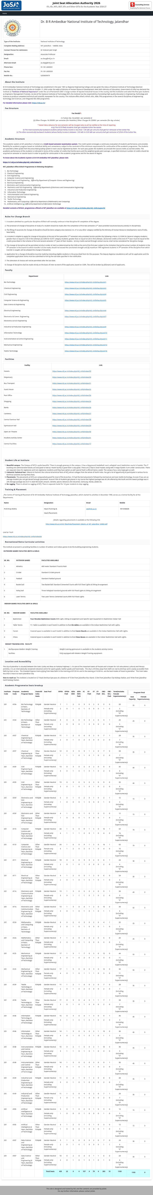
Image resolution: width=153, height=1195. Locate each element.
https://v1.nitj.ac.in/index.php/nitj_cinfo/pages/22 (86, 208)
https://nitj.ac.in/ (38, 103)
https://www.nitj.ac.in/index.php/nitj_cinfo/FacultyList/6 (85, 310)
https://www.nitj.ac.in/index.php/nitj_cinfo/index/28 (71, 419)
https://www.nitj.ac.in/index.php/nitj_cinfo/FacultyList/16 (86, 351)
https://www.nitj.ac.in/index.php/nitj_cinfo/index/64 (22, 536)
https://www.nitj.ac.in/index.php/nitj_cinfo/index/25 (71, 401)
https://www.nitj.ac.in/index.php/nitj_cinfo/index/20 (71, 377)
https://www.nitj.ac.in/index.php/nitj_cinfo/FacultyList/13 (86, 345)
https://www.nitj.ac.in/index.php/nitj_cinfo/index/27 (71, 413)
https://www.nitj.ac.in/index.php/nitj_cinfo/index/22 (71, 389)
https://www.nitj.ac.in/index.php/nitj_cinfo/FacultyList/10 (86, 333)
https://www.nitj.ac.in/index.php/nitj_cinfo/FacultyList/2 (85, 288)
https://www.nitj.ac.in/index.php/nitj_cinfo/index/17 (71, 444)
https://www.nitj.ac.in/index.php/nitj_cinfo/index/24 (71, 395)
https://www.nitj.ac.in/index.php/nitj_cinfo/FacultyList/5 (85, 300)
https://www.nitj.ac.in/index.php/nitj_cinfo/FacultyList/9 (85, 327)
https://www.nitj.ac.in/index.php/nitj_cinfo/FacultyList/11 (86, 339)
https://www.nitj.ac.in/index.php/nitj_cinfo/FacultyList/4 (85, 294)
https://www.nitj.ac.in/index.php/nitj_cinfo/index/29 (71, 426)
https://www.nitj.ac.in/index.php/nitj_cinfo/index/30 (71, 432)
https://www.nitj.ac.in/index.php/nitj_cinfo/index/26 (71, 407)
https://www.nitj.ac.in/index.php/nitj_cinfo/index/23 (71, 371)
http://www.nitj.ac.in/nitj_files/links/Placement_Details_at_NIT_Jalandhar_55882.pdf (76, 524)
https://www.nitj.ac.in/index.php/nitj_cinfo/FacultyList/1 (85, 282)
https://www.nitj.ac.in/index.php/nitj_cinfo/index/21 (71, 383)
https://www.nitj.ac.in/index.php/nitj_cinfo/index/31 (71, 438)
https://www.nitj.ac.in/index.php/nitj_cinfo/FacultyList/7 (85, 316)
